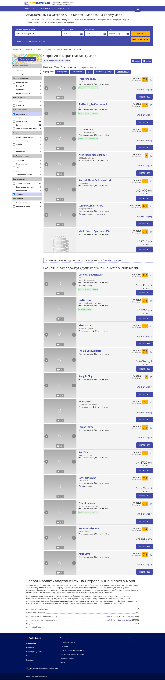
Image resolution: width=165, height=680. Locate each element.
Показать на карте (27, 59)
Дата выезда (89, 30)
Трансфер (45, 8)
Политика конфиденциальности (72, 650)
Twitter (131, 642)
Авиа (27, 8)
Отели (35, 8)
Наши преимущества (34, 652)
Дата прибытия (67, 30)
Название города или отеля (25, 30)
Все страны (64, 646)
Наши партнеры (32, 656)
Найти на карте (140, 39)
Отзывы (63, 663)
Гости (110, 30)
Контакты (30, 660)
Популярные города (67, 642)
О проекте (30, 648)
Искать (140, 33)
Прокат (68, 8)
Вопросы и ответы (67, 659)
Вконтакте (132, 638)
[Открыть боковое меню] (137, 9)
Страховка (57, 8)
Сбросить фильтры (89, 67)
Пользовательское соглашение (72, 654)
